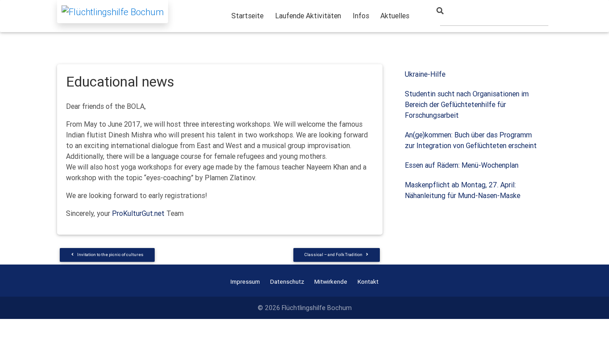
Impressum (245, 281)
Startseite (247, 15)
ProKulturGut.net (138, 213)
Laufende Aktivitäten (308, 15)
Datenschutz (287, 281)
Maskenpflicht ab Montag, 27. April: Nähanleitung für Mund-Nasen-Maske (462, 190)
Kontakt (368, 281)
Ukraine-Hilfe (425, 74)
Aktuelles (394, 15)
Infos (361, 15)
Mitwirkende (330, 281)
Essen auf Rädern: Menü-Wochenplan (461, 165)
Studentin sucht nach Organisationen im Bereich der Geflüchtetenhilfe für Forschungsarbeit (467, 104)
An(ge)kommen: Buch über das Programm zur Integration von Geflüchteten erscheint (471, 140)
